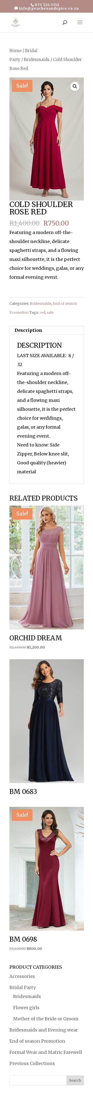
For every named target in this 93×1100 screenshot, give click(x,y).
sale (50, 312)
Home (15, 50)
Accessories (22, 976)
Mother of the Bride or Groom (45, 1019)
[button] (74, 86)
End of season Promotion (37, 1041)
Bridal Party (22, 987)
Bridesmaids (37, 59)
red (42, 312)
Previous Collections (32, 1063)
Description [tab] (28, 330)
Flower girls (26, 1007)
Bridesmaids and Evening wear (43, 1030)
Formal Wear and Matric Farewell (45, 1052)
